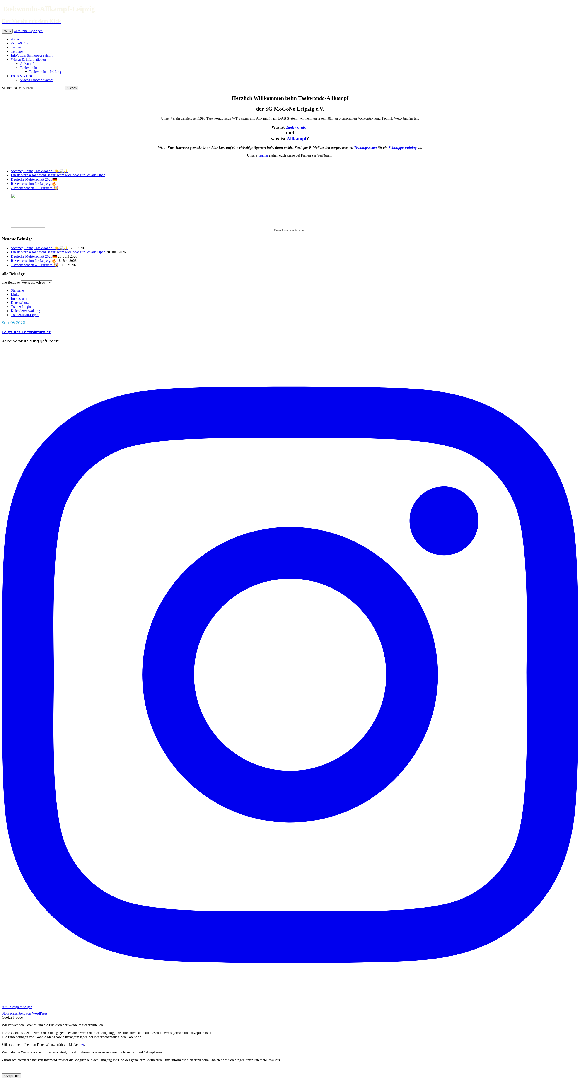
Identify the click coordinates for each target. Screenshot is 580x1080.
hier (81, 1044)
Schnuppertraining (403, 148)
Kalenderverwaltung (25, 311)
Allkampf (27, 63)
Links (15, 294)
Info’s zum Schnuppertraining (32, 55)
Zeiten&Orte (20, 43)
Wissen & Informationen (28, 59)
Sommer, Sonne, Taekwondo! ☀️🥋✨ (39, 171)
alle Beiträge (11, 282)
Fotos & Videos (22, 76)
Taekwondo (28, 68)
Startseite (17, 290)
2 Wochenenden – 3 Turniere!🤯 (34, 188)
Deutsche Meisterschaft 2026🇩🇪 (34, 179)
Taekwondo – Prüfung (45, 72)
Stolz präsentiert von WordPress (24, 1013)
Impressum (19, 298)
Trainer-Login (21, 307)
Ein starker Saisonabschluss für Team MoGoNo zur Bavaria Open (58, 175)
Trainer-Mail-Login (25, 315)
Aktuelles (17, 39)
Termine (17, 51)
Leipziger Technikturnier (26, 332)
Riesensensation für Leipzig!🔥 (33, 184)
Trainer (16, 47)
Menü (7, 31)
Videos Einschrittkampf (36, 80)
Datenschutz (20, 302)
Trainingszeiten (365, 148)
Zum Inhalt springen (28, 31)
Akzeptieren (11, 1076)
